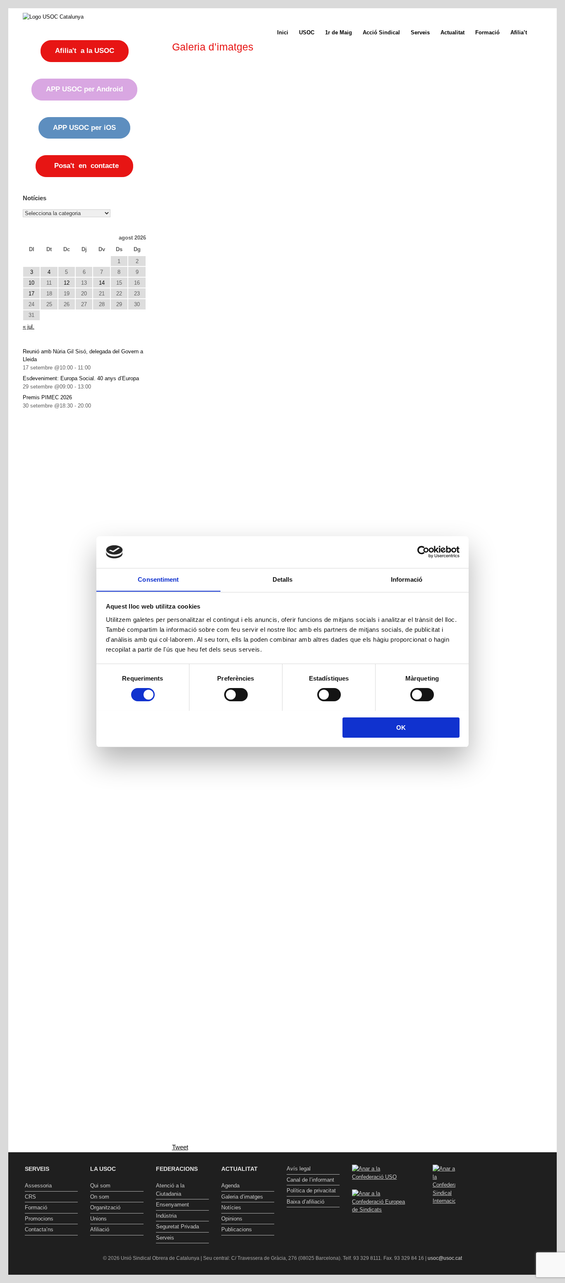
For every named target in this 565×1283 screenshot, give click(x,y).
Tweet (180, 1147)
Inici (282, 32)
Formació (487, 32)
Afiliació (99, 1229)
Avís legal (299, 1168)
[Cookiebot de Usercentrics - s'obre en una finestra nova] (423, 552)
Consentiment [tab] (158, 579)
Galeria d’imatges (242, 1197)
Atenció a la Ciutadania (170, 1189)
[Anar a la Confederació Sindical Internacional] (444, 1185)
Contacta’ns (39, 1229)
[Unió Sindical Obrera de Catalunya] (53, 16)
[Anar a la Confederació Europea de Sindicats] (378, 1209)
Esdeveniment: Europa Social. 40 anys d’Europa (81, 378)
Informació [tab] (406, 579)
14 (102, 283)
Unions (98, 1219)
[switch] (236, 694)
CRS (30, 1197)
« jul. (28, 327)
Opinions (231, 1219)
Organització (105, 1207)
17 (31, 293)
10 (31, 283)
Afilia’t (518, 32)
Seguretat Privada (177, 1226)
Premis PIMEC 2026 (47, 397)
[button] (544, 32)
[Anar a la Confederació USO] (378, 1177)
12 (66, 283)
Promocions (39, 1219)
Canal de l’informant (310, 1180)
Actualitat (452, 32)
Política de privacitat (311, 1190)
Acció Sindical (381, 32)
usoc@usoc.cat (445, 1258)
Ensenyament (172, 1204)
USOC (306, 32)
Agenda (230, 1185)
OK (401, 727)
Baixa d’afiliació (305, 1202)
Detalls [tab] (283, 579)
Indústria (166, 1216)
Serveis (420, 32)
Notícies (231, 1207)
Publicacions (236, 1229)
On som (99, 1197)
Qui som (100, 1185)
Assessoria (38, 1185)
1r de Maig (338, 32)
